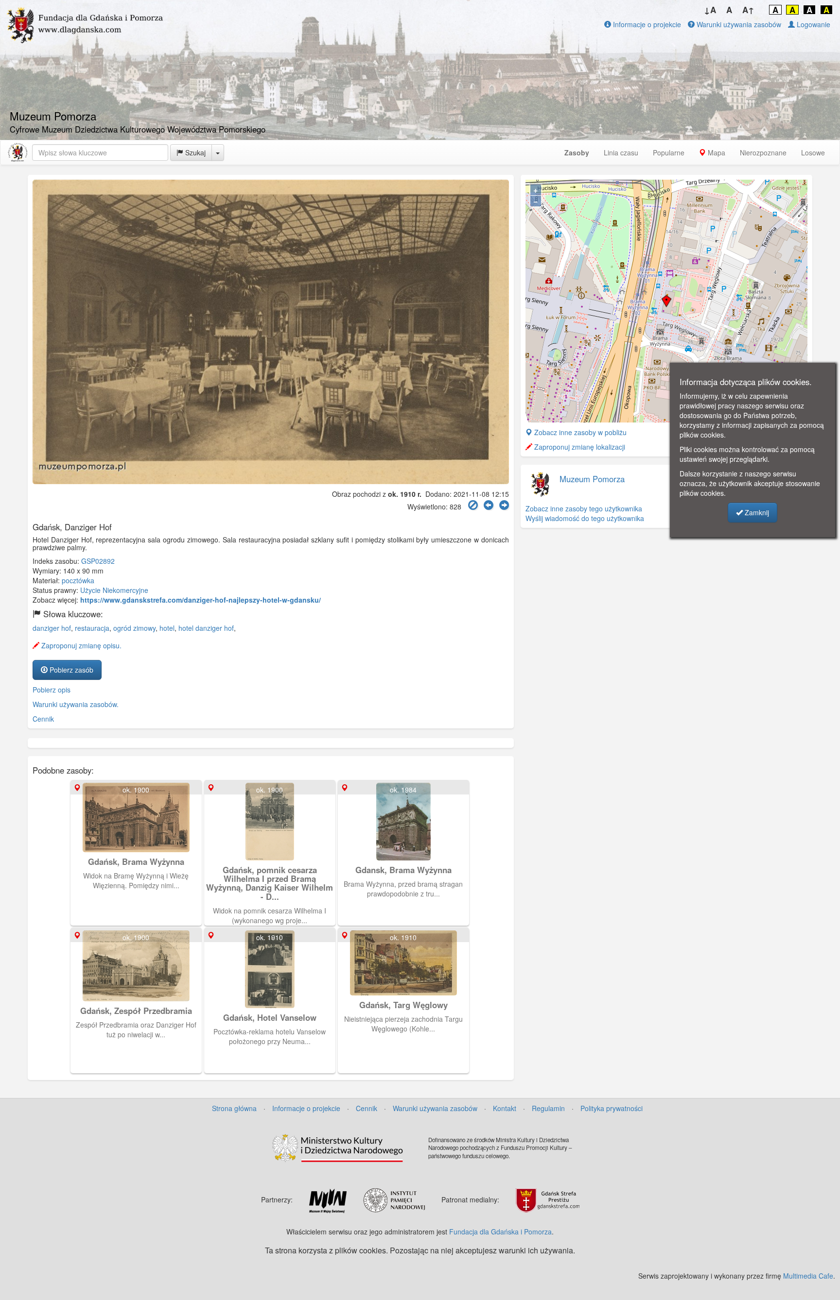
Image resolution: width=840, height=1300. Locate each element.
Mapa (715, 152)
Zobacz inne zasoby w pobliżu (579, 432)
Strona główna (234, 1108)
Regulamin (548, 1108)
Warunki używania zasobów (738, 24)
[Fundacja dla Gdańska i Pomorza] (17, 152)
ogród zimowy (134, 628)
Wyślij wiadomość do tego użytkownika (584, 518)
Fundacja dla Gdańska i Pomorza (500, 1231)
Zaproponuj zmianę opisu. (80, 645)
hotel (167, 628)
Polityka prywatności (611, 1108)
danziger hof (52, 628)
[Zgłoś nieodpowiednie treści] (473, 505)
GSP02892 (98, 561)
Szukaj (194, 152)
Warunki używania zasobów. (76, 704)
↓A (710, 10)
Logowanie (812, 24)
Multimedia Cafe (808, 1276)
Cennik (43, 719)
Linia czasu (621, 152)
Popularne (668, 152)
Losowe (813, 152)
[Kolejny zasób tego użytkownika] (504, 505)
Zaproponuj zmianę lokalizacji (578, 447)
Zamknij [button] (756, 512)
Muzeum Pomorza (592, 479)
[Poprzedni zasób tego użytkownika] (488, 505)
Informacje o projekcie (646, 24)
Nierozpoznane (763, 152)
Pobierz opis (51, 689)
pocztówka (78, 580)
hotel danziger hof (206, 628)
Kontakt (504, 1108)
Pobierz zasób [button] (70, 670)
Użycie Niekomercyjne (114, 590)
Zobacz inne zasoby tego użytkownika (583, 508)
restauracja (92, 628)
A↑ (748, 10)
